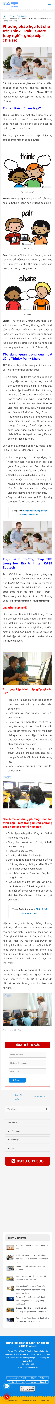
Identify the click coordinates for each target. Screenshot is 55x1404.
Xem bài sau (38, 1097)
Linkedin (43, 1382)
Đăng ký (19, 1080)
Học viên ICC (13, 1123)
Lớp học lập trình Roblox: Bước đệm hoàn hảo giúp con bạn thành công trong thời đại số (30, 1289)
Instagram (32, 1382)
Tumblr (21, 1382)
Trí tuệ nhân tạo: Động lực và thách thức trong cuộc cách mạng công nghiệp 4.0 (30, 1300)
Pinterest (43, 1378)
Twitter (11, 1382)
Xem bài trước (16, 1096)
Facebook (13, 1378)
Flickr (33, 1378)
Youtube (24, 1378)
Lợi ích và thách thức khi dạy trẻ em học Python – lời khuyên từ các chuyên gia (32, 1258)
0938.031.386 (28, 1364)
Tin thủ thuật (13, 1140)
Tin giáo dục (13, 1148)
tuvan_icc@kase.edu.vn (28, 1367)
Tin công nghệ (14, 1131)
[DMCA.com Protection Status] (27, 1389)
